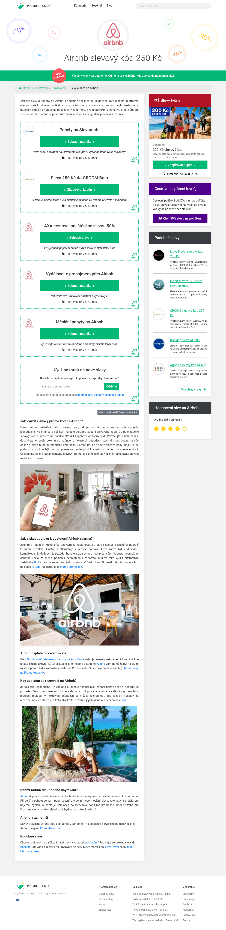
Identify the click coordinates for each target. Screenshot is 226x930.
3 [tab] (176, 110)
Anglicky (187, 904)
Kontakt (103, 904)
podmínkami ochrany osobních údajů (100, 394)
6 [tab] (192, 110)
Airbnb (101, 663)
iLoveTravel (112, 847)
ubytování (91, 842)
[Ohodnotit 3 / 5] (170, 429)
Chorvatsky (189, 915)
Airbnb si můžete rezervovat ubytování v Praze (55, 659)
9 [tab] (208, 110)
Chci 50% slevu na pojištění (182, 218)
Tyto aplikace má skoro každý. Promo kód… (154, 920)
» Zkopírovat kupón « (79, 189)
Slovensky (188, 893)
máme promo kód (71, 566)
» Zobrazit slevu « (79, 237)
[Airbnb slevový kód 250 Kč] (113, 36)
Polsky (186, 920)
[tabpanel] (180, 149)
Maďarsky (188, 909)
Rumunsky (188, 899)
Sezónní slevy (106, 899)
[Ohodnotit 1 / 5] (156, 429)
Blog (109, 5)
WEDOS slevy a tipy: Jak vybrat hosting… (154, 915)
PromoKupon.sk (50, 828)
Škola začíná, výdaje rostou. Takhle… (152, 893)
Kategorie (80, 5)
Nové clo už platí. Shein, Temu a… (150, 909)
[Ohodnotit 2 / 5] (163, 429)
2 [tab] (171, 110)
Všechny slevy (191, 389)
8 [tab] (203, 110)
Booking (25, 847)
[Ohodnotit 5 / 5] (184, 429)
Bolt (36, 562)
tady (123, 700)
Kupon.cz (38, 6)
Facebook (17, 900)
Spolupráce (105, 909)
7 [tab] (198, 110)
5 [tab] (187, 110)
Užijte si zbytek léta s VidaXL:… (148, 899)
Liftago (35, 566)
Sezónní (96, 5)
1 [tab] (166, 110)
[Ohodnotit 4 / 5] (177, 429)
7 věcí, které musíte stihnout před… (151, 904)
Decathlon (159, 144)
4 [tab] (182, 110)
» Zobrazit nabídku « (79, 141)
